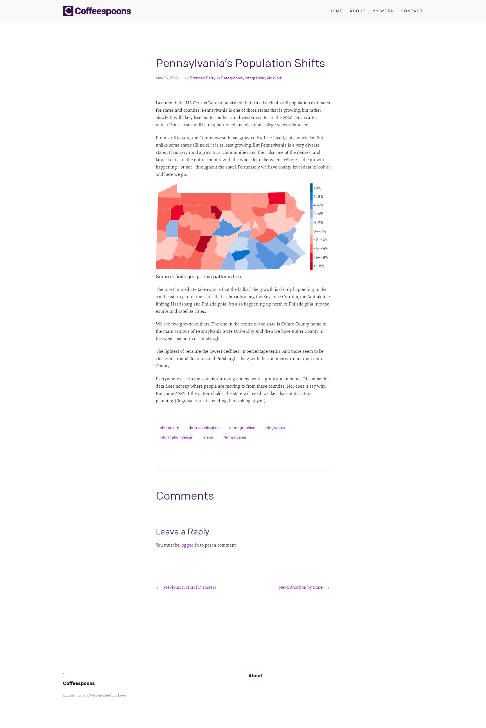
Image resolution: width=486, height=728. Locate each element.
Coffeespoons (79, 683)
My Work (274, 77)
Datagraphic (232, 77)
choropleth (169, 427)
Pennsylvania (234, 436)
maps (208, 436)
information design (176, 436)
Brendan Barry (202, 77)
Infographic (255, 77)
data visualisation (204, 427)
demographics (242, 427)
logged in (190, 545)
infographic (275, 427)
